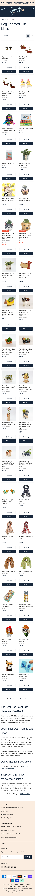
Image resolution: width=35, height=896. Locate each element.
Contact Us (22, 884)
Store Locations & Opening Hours (11, 888)
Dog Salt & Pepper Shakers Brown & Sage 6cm (7, 501)
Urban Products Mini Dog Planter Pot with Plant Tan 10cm (25, 235)
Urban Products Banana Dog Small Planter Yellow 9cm (8, 312)
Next (25, 698)
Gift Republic (22, 678)
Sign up (27, 857)
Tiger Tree (4, 60)
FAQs (28, 884)
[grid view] (28, 36)
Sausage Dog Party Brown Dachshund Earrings (8, 93)
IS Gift (20, 130)
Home (2, 19)
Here (25, 790)
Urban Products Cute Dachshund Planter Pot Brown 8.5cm (25, 350)
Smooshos (5, 132)
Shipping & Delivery (27, 888)
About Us (9, 884)
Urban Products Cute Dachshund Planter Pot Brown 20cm (8, 350)
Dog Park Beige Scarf (8, 571)
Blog (4, 884)
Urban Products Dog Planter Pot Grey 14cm (8, 275)
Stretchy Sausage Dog (26, 128)
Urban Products (23, 95)
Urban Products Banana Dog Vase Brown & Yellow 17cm (25, 387)
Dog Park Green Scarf (25, 571)
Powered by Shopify (17, 893)
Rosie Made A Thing (7, 202)
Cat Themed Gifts (25, 794)
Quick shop (9, 67)
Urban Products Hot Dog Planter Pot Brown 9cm (25, 275)
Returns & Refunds (11, 886)
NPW (3, 165)
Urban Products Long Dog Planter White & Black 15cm (8, 387)
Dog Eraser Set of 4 (8, 163)
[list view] (32, 36)
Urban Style (22, 60)
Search (16, 884)
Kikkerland (22, 608)
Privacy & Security (22, 886)
